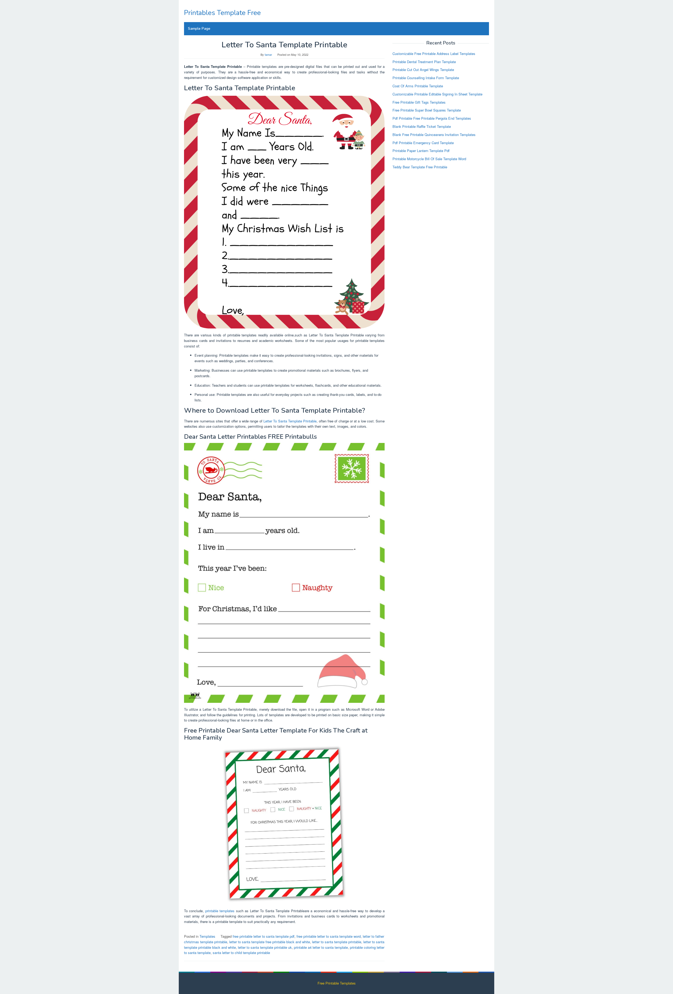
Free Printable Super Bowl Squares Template (426, 110)
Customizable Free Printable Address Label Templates (433, 53)
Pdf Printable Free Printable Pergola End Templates (431, 118)
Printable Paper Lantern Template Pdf (421, 150)
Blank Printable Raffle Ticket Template (421, 126)
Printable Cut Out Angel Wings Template (423, 69)
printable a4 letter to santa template (321, 947)
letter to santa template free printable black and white (269, 941)
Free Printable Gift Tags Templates (419, 101)
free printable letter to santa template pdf (263, 936)
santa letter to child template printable (241, 952)
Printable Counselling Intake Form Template (425, 77)
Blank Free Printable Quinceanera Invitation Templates (434, 134)
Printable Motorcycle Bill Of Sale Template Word (429, 158)
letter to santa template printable (336, 941)
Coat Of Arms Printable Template (417, 85)
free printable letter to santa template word (329, 936)
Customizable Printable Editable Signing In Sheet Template (437, 93)
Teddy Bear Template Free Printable (419, 166)
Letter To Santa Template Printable (290, 420)
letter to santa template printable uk (265, 947)
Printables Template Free (222, 12)
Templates (207, 936)
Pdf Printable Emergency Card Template (423, 142)
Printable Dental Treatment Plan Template (424, 61)
